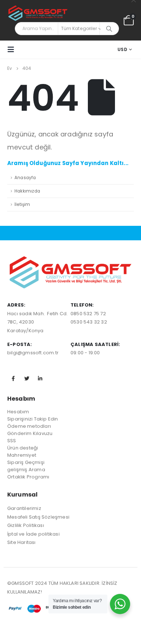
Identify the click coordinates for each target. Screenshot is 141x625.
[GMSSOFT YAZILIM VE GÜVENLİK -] (38, 13)
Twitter (26, 378)
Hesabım (18, 411)
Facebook (13, 378)
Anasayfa (25, 178)
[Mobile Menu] (13, 49)
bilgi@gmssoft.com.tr (33, 352)
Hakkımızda (27, 191)
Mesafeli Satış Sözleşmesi (38, 517)
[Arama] (109, 28)
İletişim (22, 204)
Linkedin (40, 378)
